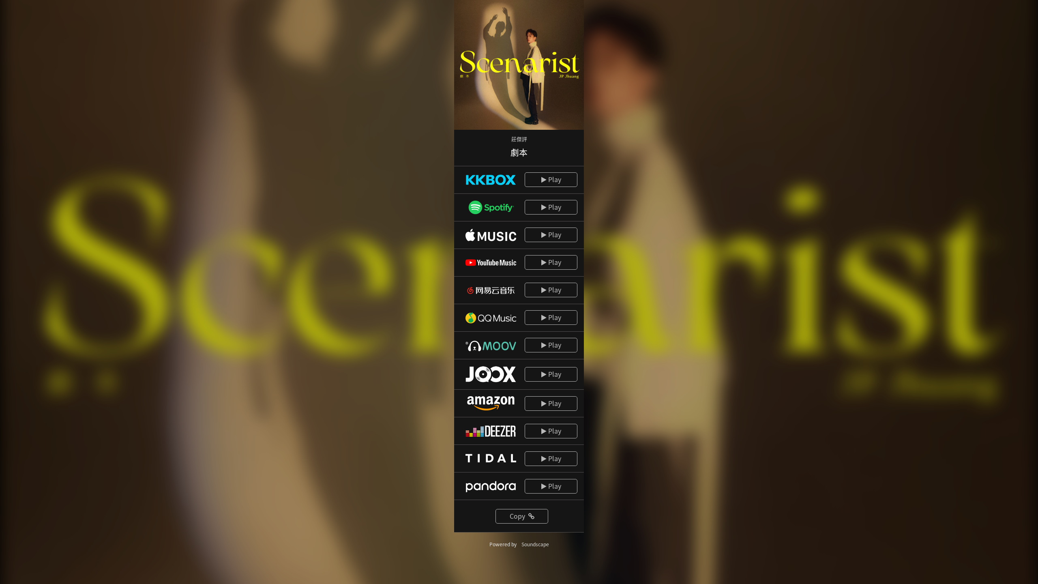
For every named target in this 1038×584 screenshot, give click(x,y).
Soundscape (535, 544)
